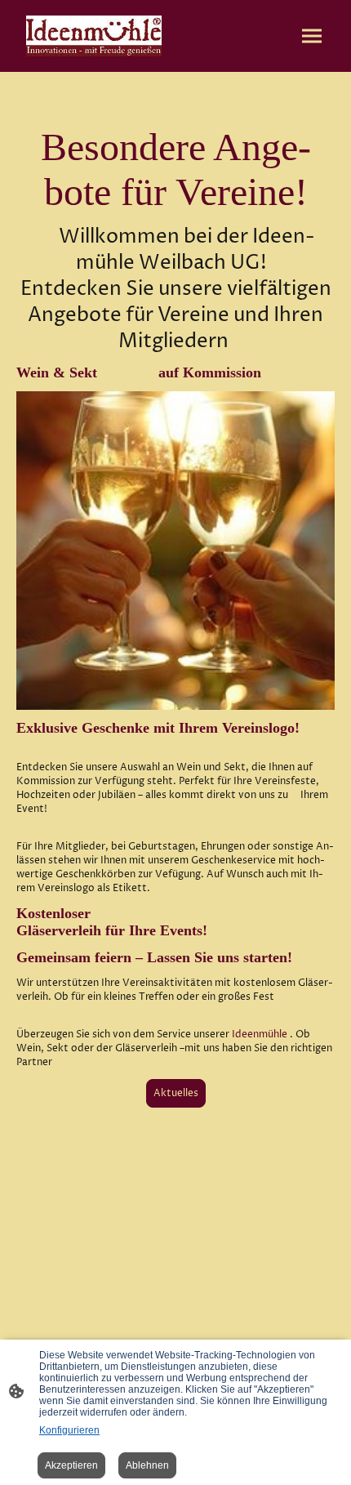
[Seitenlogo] (94, 36)
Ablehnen (147, 1465)
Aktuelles (175, 1093)
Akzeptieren (71, 1465)
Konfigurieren (69, 1430)
